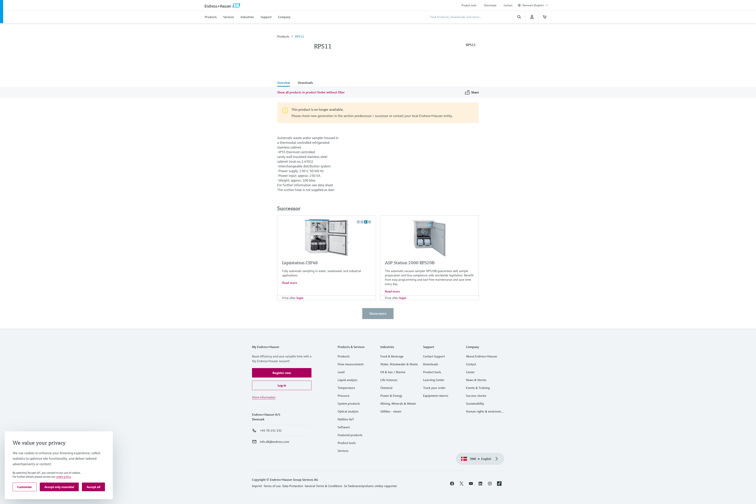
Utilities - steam (390, 411)
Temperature (346, 388)
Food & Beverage (391, 356)
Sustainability (475, 403)
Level (341, 372)
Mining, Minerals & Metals (398, 403)
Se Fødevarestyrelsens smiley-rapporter (370, 486)
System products (349, 403)
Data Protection (292, 486)
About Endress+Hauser (481, 356)
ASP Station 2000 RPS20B (410, 262)
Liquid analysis (347, 380)
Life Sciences (388, 380)
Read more (289, 283)
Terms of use (272, 486)
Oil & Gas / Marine (392, 372)
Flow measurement (350, 364)
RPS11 (299, 36)
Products (283, 36)
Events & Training (478, 388)
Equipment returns (435, 396)
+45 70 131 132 (271, 430)
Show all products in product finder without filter (311, 92)
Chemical (386, 388)
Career (470, 372)
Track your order (434, 388)
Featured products (350, 435)
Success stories (476, 396)
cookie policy (63, 476)
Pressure (343, 396)
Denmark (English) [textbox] (533, 5)
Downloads (490, 5)
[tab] (285, 83)
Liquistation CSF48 (300, 262)
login (299, 298)
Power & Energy (391, 396)
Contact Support (434, 356)
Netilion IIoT (346, 419)
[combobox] (535, 5)
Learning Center (433, 380)
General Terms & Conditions (323, 486)
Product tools (468, 5)
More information (263, 397)
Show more (377, 313)
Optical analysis (348, 411)
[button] (281, 373)
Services (343, 451)
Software (344, 427)
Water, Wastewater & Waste (399, 364)
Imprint (257, 486)
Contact (508, 5)
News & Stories (476, 380)
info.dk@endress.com (274, 442)
